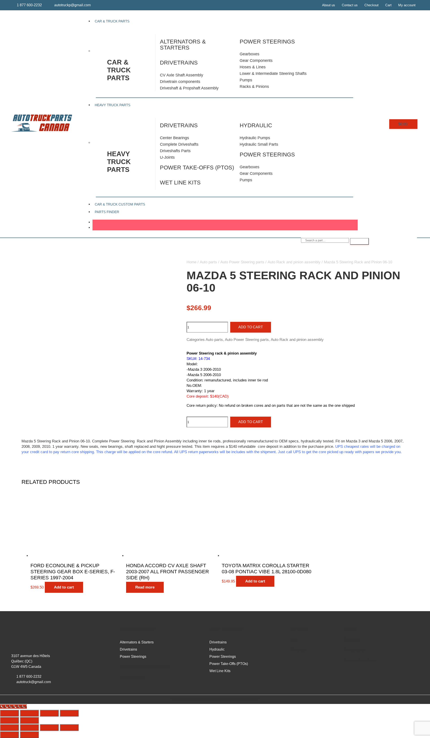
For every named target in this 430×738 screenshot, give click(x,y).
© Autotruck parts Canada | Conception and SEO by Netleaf (215, 699)
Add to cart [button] (64, 587)
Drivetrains (179, 62)
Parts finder (107, 212)
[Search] (359, 241)
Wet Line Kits (180, 182)
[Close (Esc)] (69, 713)
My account (406, 5)
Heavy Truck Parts (112, 105)
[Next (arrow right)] (29, 720)
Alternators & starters (183, 44)
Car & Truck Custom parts (145, 667)
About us (328, 5)
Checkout (371, 5)
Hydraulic (256, 125)
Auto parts (208, 262)
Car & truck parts (119, 70)
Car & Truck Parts (112, 21)
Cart (388, 5)
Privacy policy (354, 650)
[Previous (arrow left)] (9, 720)
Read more (145, 587)
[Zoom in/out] (9, 713)
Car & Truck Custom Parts (120, 204)
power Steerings (267, 41)
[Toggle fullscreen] (29, 713)
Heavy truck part (226, 629)
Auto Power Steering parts (242, 262)
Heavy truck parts (119, 161)
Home (191, 262)
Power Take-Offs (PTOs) (197, 167)
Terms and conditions (359, 660)
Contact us (350, 5)
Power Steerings (267, 154)
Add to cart (250, 327)
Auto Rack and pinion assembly (294, 262)
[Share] (49, 713)
